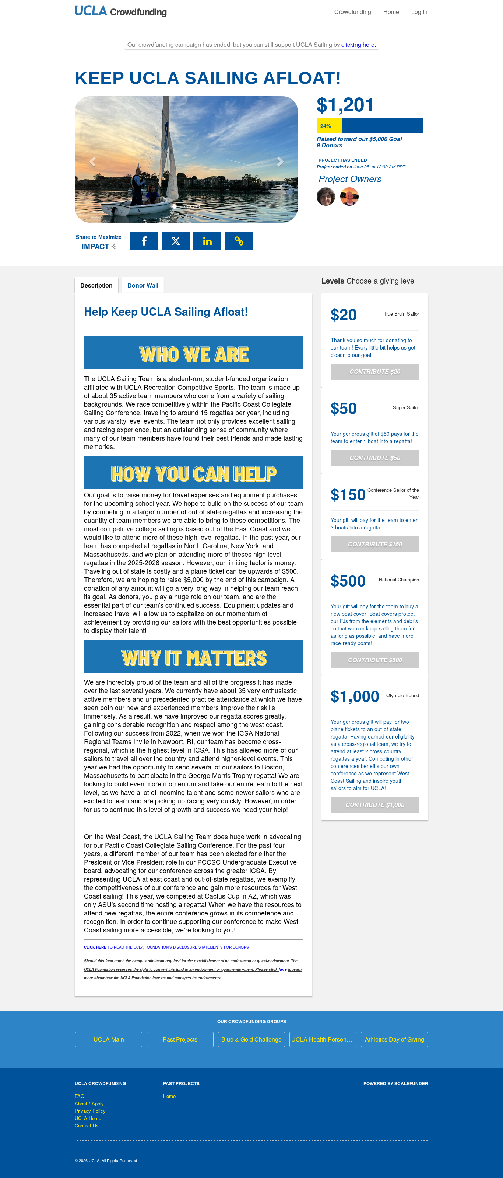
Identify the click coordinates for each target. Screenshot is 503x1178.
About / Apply (89, 1103)
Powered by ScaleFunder (395, 1083)
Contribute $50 (374, 458)
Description (96, 285)
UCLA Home (88, 1118)
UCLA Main (109, 1039)
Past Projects (180, 1039)
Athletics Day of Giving (394, 1039)
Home (391, 11)
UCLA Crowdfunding (100, 1083)
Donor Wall (142, 285)
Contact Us (87, 1125)
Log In (419, 11)
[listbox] (186, 159)
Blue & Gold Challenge (251, 1039)
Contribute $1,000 (374, 804)
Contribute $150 (375, 544)
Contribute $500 (375, 660)
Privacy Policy (90, 1110)
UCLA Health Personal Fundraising (323, 1039)
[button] (91, 159)
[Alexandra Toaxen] (326, 196)
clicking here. (358, 44)
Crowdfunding (352, 11)
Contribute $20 (374, 371)
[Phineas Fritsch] (349, 196)
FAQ (79, 1095)
